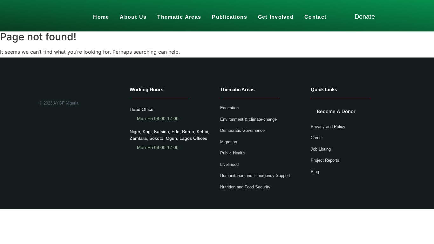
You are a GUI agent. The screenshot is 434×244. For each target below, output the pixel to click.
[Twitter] (50, 119)
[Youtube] (60, 119)
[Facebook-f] (41, 119)
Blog (315, 171)
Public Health (232, 153)
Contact (315, 17)
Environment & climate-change (248, 119)
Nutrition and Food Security (245, 187)
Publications (229, 17)
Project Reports (325, 160)
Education (229, 107)
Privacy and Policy (328, 126)
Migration (228, 141)
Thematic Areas (179, 17)
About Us (133, 17)
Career (317, 137)
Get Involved (276, 17)
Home (101, 17)
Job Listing (321, 149)
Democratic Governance (242, 130)
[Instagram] (69, 119)
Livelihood (229, 164)
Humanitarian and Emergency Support (255, 175)
